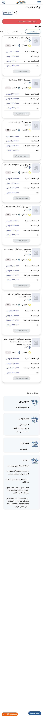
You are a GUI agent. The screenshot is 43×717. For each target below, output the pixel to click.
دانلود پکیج (7, 12)
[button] (34, 713)
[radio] (40, 30)
